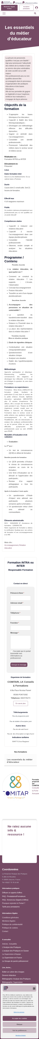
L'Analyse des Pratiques (11, 947)
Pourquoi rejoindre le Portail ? (13, 903)
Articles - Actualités (9, 944)
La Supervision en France (12, 958)
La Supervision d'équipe (11, 954)
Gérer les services (19, 1012)
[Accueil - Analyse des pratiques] (19, 2)
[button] (34, 988)
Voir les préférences (19, 1030)
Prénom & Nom (17, 593)
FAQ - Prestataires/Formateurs (13, 896)
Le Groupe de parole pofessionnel (15, 961)
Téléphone (15, 613)
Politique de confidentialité (12, 924)
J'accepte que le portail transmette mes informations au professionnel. (20, 654)
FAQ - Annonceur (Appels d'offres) (15, 900)
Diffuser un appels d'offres (12, 893)
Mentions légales (21, 1035)
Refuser (19, 1024)
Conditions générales (10, 917)
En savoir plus (21, 703)
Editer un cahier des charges (13, 972)
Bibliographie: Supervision (12, 982)
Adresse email (16, 603)
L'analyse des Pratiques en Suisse (15, 951)
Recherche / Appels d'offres (9, 7)
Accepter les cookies (19, 1018)
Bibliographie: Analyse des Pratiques (16, 979)
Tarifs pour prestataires (11, 907)
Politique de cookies (10, 928)
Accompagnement (11, 545)
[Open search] (35, 13)
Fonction (14, 623)
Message (14, 633)
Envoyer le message (19, 665)
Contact (5, 931)
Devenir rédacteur (9, 975)
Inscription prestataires (26, 7)
